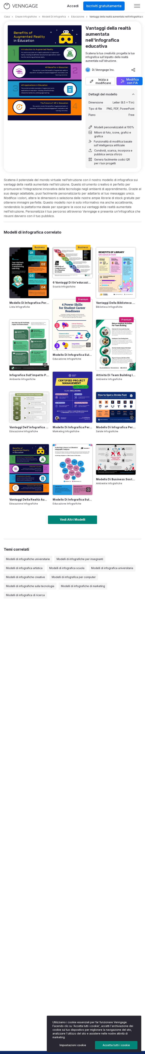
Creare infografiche (26, 16)
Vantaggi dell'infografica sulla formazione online (29, 427)
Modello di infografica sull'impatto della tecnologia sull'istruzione (72, 499)
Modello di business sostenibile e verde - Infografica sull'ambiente (116, 479)
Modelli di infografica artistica (24, 568)
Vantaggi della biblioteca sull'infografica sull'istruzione (116, 302)
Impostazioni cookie (72, 1045)
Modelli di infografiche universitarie (28, 559)
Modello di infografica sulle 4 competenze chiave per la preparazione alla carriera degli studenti (72, 354)
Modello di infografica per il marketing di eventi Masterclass (72, 427)
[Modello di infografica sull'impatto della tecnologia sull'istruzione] (72, 469)
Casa (7, 16)
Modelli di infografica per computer (74, 577)
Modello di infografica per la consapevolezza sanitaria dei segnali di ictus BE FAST (116, 427)
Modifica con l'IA (132, 81)
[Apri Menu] (137, 6)
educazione (77, 16)
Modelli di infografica (54, 16)
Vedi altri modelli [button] (72, 519)
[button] (100, 81)
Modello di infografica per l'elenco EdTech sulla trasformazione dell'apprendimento (29, 302)
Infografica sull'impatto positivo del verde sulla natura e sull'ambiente (29, 375)
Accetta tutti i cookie (116, 1045)
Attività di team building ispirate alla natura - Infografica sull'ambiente (116, 375)
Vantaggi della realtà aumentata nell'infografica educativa (29, 499)
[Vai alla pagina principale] (21, 6)
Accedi (73, 6)
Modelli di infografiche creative (25, 577)
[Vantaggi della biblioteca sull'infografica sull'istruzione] (116, 272)
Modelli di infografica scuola (66, 568)
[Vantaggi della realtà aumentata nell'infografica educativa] (29, 469)
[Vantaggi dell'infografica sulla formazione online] (29, 407)
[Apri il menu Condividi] (133, 70)
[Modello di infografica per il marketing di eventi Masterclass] (72, 397)
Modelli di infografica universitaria (112, 568)
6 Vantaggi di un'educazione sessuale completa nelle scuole (72, 282)
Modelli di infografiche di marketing (83, 586)
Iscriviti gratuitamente (104, 6)
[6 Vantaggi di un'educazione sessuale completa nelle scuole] (72, 262)
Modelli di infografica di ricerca (25, 595)
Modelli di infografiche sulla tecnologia (30, 586)
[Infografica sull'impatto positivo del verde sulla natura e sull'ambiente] (29, 345)
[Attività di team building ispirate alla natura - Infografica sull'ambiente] (116, 345)
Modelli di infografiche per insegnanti (80, 559)
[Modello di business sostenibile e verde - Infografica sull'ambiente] (116, 459)
